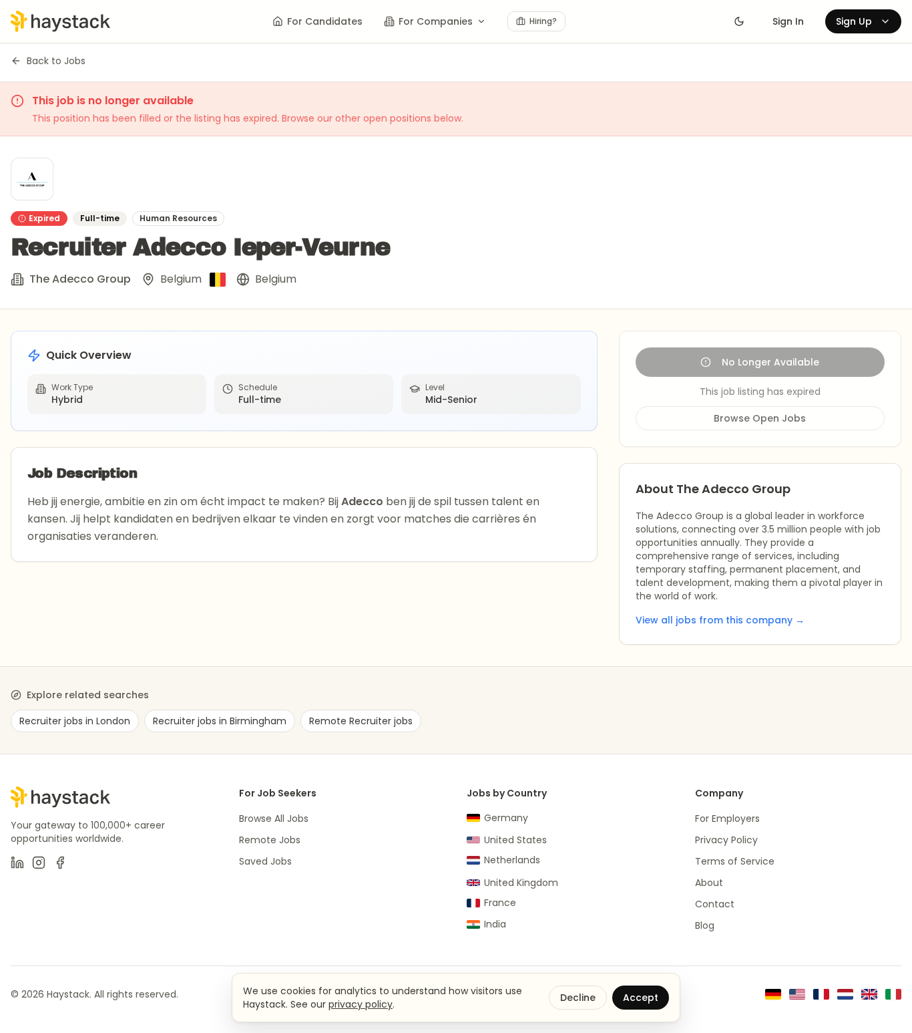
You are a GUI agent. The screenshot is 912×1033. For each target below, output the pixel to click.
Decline (578, 997)
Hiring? (543, 21)
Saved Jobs (265, 861)
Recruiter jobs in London (74, 721)
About (709, 882)
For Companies (436, 21)
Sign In (788, 21)
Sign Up (854, 21)
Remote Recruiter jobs (361, 721)
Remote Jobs (269, 840)
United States (515, 840)
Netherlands (512, 860)
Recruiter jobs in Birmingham (219, 721)
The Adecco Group (80, 279)
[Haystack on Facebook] (60, 862)
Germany (506, 818)
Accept (640, 997)
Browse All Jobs (273, 818)
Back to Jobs (56, 60)
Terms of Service (734, 861)
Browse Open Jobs (760, 418)
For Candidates (325, 21)
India (495, 924)
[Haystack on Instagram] (38, 862)
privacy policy (360, 1004)
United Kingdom (521, 882)
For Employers (727, 818)
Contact (714, 904)
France (500, 902)
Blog (704, 925)
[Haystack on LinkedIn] (17, 862)
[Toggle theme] (739, 21)
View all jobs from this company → (720, 620)
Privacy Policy (726, 840)
